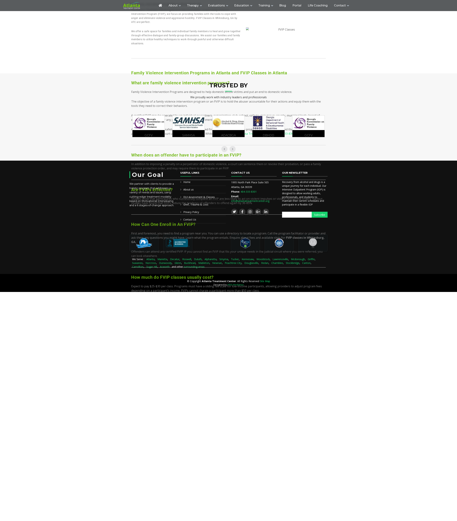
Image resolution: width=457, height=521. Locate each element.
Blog (282, 5)
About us (188, 189)
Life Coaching (318, 5)
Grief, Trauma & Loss (195, 204)
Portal (296, 5)
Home (186, 182)
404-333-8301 (249, 191)
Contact (340, 5)
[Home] (160, 5)
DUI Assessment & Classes (199, 197)
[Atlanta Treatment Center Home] (138, 5)
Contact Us (189, 219)
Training (264, 5)
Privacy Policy (191, 212)
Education (241, 5)
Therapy (193, 5)
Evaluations (216, 5)
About (173, 5)
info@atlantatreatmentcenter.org (250, 201)
